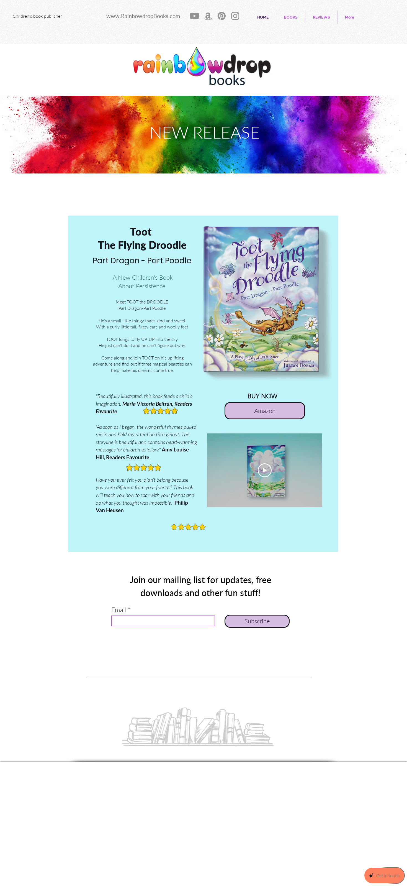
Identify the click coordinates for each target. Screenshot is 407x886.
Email (118, 610)
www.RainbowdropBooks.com (143, 15)
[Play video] (265, 470)
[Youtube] (194, 16)
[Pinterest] (221, 16)
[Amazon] (208, 16)
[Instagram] (235, 16)
